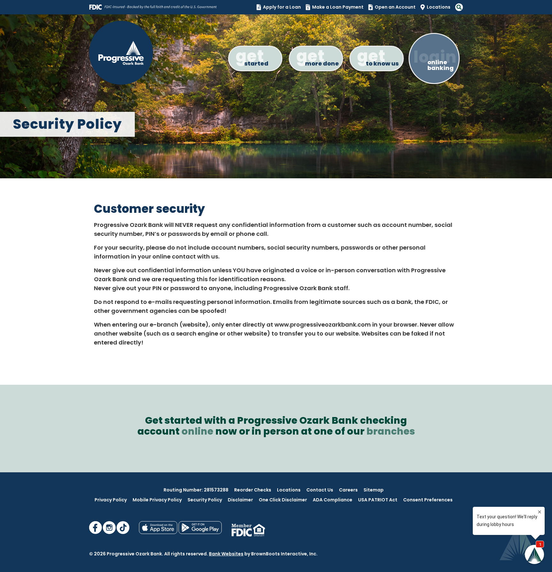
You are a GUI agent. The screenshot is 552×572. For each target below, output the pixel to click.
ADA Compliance (332, 500)
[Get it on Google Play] (200, 532)
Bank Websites (226, 554)
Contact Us (319, 490)
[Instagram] (110, 532)
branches (390, 431)
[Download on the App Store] (159, 532)
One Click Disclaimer (283, 500)
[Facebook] (96, 532)
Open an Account (395, 7)
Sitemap (374, 490)
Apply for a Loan (282, 7)
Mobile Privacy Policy (157, 500)
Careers (348, 490)
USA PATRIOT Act (377, 500)
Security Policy (205, 500)
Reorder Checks (252, 490)
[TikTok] (123, 532)
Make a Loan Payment (338, 7)
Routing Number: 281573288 (196, 490)
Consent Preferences (428, 500)
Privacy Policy (111, 500)
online (197, 431)
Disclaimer (240, 500)
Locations (438, 7)
